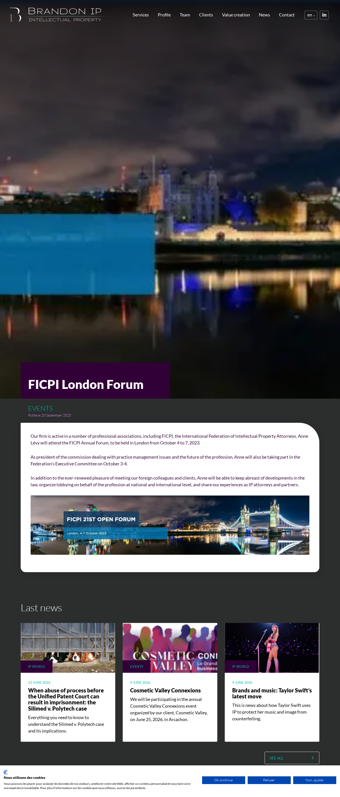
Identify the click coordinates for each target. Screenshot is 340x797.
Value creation (236, 14)
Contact (287, 14)
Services (141, 14)
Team (185, 14)
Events (40, 408)
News (264, 14)
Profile (164, 14)
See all (276, 758)
